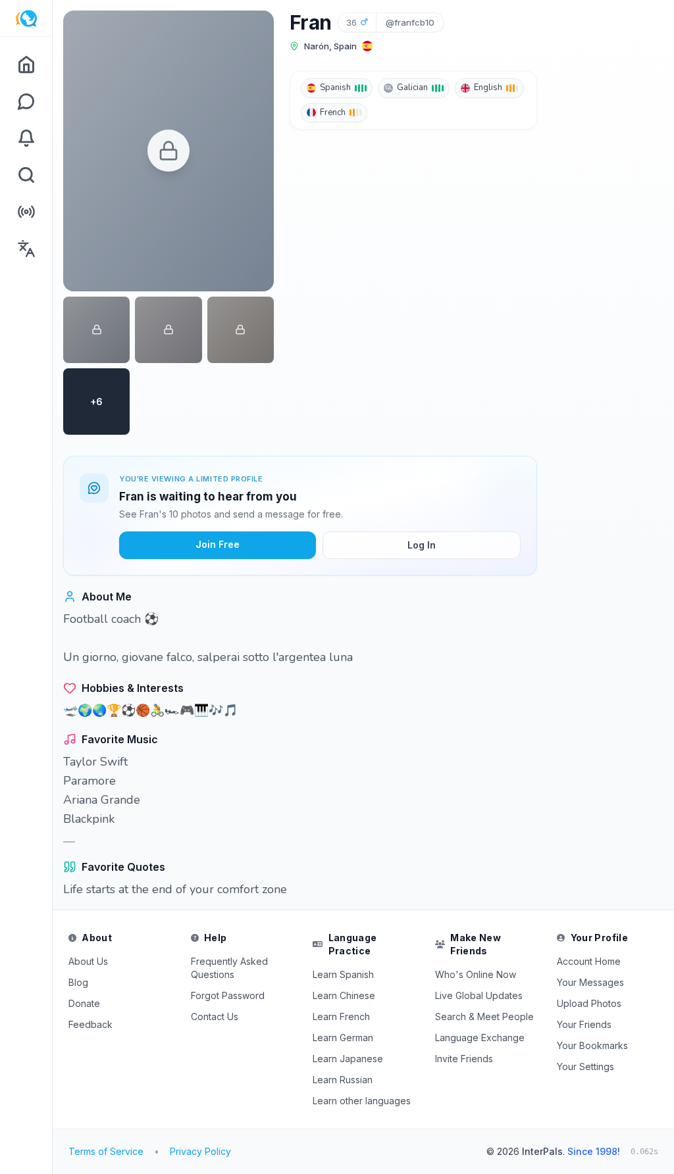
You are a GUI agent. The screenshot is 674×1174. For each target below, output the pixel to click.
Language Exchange (480, 1037)
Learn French (341, 1016)
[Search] (26, 175)
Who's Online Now (475, 974)
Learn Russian (343, 1079)
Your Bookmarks (592, 1045)
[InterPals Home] (26, 18)
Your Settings (585, 1066)
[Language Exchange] (26, 249)
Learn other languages (362, 1100)
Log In (421, 544)
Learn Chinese (344, 995)
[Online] (26, 212)
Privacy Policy (200, 1151)
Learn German (343, 1037)
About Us (88, 961)
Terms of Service (105, 1151)
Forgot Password (228, 995)
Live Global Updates (479, 995)
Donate (84, 1003)
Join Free (217, 544)
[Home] (26, 64)
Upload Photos (589, 1003)
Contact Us (214, 1016)
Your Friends (584, 1024)
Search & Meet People (484, 1016)
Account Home (589, 961)
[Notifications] (26, 138)
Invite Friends (464, 1058)
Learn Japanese (348, 1058)
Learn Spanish (343, 974)
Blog (78, 982)
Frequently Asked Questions (229, 968)
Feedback (90, 1024)
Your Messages (590, 982)
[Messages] (26, 101)
